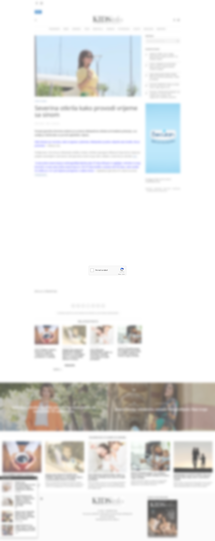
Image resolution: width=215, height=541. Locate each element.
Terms (123, 274)
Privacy (119, 274)
